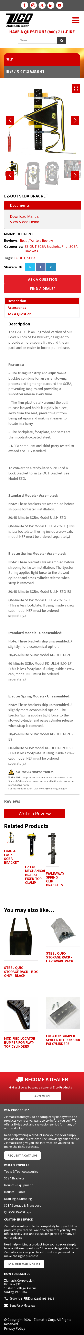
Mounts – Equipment (18, 1185)
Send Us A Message (22, 1305)
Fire (64, 246)
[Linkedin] (51, 267)
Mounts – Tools (14, 1192)
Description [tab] (17, 300)
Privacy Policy (14, 1328)
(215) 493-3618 (44, 1298)
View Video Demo (24, 222)
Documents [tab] (20, 205)
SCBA (31, 257)
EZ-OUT (19, 257)
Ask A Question (42, 279)
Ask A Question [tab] (19, 313)
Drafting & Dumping (18, 1199)
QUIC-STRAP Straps (18, 1212)
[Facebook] (40, 267)
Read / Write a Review (36, 240)
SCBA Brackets (14, 1178)
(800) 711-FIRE (20, 1298)
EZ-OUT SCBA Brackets (42, 246)
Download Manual (24, 216)
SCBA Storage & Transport (22, 1205)
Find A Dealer (43, 288)
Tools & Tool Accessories (21, 1171)
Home (9, 72)
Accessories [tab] (17, 307)
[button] (76, 20)
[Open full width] (76, 88)
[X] (30, 267)
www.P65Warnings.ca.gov (53, 788)
